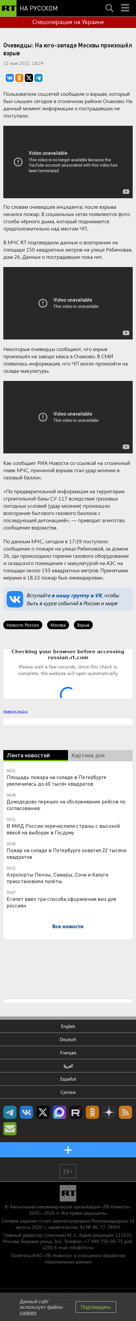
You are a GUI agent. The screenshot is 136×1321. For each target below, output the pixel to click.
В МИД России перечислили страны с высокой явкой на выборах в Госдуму (63, 829)
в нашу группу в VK (76, 595)
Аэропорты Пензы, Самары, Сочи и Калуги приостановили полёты (57, 877)
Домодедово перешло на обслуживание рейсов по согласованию (66, 804)
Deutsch (68, 1039)
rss (125, 1112)
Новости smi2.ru (15, 711)
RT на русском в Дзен (109, 1112)
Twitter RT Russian (43, 1112)
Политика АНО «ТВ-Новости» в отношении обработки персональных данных (68, 1258)
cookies (28, 1312)
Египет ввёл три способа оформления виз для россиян (61, 902)
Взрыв (83, 625)
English (68, 1026)
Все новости (68, 926)
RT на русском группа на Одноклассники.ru (92, 1112)
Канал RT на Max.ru (59, 1112)
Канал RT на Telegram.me (10, 1112)
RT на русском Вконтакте (26, 1112)
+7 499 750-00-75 (103, 1241)
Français (68, 1052)
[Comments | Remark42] (68, 673)
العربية (68, 1066)
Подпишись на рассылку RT (10, 1128)
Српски (68, 1092)
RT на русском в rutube (76, 1112)
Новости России (23, 625)
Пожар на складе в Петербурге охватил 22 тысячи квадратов (66, 853)
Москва (58, 625)
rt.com (44, 1221)
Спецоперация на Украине (68, 22)
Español (68, 1079)
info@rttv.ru (81, 1247)
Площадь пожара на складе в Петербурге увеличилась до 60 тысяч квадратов (56, 780)
